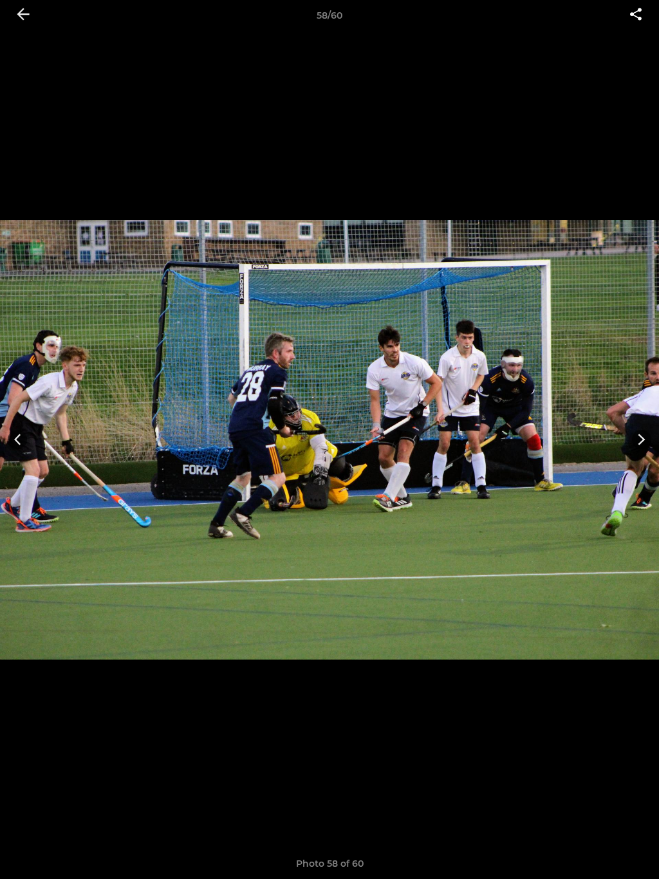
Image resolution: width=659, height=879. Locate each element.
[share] (636, 15)
